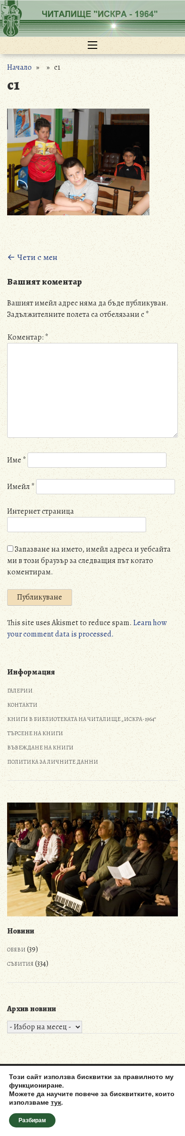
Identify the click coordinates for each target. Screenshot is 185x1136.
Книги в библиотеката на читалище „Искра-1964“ (81, 719)
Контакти (22, 705)
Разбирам (32, 1120)
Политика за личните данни (52, 762)
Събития (20, 964)
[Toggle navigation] (92, 45)
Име (16, 460)
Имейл (21, 486)
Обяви (16, 949)
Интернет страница (40, 511)
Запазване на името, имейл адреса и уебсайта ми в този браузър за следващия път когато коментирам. (89, 560)
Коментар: (27, 337)
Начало (19, 67)
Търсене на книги (35, 733)
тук (56, 1103)
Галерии (20, 690)
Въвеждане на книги (40, 747)
